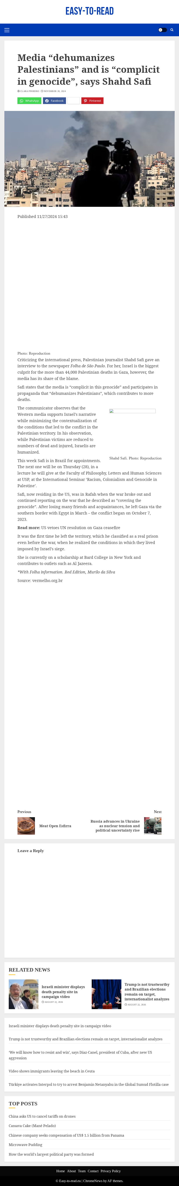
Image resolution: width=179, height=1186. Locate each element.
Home (60, 1171)
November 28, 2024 (55, 91)
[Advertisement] (89, 252)
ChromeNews (92, 1181)
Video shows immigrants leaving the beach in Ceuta (52, 1071)
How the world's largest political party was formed (51, 1154)
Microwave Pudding (25, 1144)
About (71, 1171)
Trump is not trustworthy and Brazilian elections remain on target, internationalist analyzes (147, 991)
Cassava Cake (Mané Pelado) (32, 1125)
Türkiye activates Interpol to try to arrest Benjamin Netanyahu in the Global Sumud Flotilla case (89, 1084)
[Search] (172, 30)
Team (82, 1171)
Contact (93, 1171)
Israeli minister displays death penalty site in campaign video (63, 991)
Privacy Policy (111, 1171)
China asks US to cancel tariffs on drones (42, 1116)
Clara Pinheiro (29, 91)
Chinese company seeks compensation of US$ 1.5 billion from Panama (66, 1135)
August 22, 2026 (54, 1002)
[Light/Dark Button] (162, 30)
